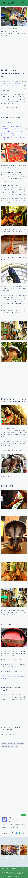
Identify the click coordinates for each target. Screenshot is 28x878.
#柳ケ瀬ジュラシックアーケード (9, 746)
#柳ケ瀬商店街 (20, 743)
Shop (14, 873)
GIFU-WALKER (7, 3)
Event (19, 872)
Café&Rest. (13, 872)
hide (9, 122)
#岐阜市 (4, 743)
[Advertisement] (14, 54)
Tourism (19, 873)
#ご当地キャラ (11, 743)
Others (9, 873)
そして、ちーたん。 (8, 135)
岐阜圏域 (16, 28)
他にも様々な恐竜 (7, 133)
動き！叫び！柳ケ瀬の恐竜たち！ (12, 127)
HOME (2, 868)
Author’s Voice (5, 872)
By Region (8, 868)
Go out (23, 872)
